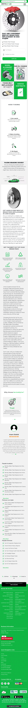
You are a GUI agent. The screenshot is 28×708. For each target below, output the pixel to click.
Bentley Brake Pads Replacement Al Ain (15, 472)
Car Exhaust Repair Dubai (11, 556)
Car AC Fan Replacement (11, 563)
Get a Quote (14, 584)
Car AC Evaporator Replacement (13, 543)
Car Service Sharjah (5, 667)
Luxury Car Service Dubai (11, 548)
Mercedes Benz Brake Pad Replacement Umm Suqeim (15, 534)
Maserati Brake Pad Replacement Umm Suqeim (15, 530)
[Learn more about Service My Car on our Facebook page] (5, 683)
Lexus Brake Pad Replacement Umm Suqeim (14, 526)
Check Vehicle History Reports (12, 545)
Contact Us (3, 659)
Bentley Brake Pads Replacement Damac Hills (15, 487)
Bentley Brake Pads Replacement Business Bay (13, 483)
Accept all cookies (14, 706)
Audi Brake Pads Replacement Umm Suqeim (14, 507)
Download (3, 664)
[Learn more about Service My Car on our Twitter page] (2, 683)
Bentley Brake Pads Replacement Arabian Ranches (15, 479)
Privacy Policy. (14, 703)
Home (2, 653)
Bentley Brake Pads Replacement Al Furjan (14, 475)
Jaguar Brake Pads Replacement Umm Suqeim (14, 511)
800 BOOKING (7, 638)
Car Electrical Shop (9, 558)
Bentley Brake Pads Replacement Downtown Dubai (13, 491)
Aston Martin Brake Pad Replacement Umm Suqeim (14, 503)
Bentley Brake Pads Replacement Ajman (15, 470)
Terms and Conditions (6, 672)
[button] (13, 419)
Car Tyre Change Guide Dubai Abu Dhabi (15, 551)
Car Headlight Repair (10, 553)
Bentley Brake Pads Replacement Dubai (15, 494)
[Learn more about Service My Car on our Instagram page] (8, 683)
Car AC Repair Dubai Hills (11, 561)
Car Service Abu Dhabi (6, 669)
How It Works (4, 655)
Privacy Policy (4, 674)
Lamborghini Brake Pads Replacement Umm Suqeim (14, 518)
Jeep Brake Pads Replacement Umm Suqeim (14, 515)
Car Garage (3, 660)
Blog (2, 662)
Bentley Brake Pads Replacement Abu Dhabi (14, 466)
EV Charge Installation (6, 665)
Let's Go (14, 58)
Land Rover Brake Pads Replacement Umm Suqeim (14, 522)
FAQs (2, 657)
